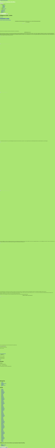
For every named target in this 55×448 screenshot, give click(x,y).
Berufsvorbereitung (3, 11)
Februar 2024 (2, 401)
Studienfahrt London (4, 18)
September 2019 (3, 427)
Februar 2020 (2, 424)
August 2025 (2, 393)
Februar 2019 (2, 431)
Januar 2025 (2, 397)
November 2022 (3, 408)
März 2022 (2, 413)
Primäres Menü (1, 3)
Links (1, 12)
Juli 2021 (2, 417)
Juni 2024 (2, 400)
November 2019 (3, 426)
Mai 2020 (2, 423)
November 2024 (3, 398)
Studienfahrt (4, 353)
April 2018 (2, 435)
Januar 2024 (2, 402)
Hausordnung (4, 5)
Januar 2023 (2, 407)
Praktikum (2, 384)
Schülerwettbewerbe (3, 385)
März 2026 (2, 390)
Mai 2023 (2, 405)
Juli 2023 (2, 404)
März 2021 (2, 419)
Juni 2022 (2, 411)
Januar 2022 (2, 414)
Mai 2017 (2, 440)
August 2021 (2, 416)
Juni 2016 (2, 441)
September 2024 (3, 399)
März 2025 (2, 396)
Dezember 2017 (2, 437)
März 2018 (2, 436)
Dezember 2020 (2, 421)
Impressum (2, 445)
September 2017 (3, 438)
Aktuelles (2, 382)
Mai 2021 (2, 418)
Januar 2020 (2, 425)
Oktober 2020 (2, 422)
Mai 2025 (2, 395)
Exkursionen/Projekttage (3, 383)
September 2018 (3, 433)
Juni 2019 (2, 429)
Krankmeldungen (3, 10)
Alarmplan (4, 6)
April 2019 (2, 430)
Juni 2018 (2, 434)
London (2, 353)
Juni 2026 (2, 389)
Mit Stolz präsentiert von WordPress (3, 447)
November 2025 (3, 392)
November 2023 (3, 403)
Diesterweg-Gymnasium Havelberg (7, 1)
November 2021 (3, 415)
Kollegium (4, 7)
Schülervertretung (4, 8)
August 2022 (2, 410)
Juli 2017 (2, 439)
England (1, 353)
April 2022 (2, 412)
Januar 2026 (2, 391)
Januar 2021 (2, 420)
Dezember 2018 (2, 432)
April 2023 (2, 406)
